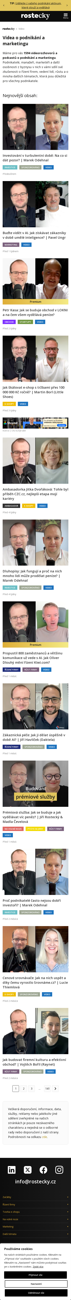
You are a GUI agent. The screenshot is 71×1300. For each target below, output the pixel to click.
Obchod (9, 321)
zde (44, 1137)
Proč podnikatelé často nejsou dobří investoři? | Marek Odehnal (32, 902)
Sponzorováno (30, 167)
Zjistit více (38, 1266)
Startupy (25, 321)
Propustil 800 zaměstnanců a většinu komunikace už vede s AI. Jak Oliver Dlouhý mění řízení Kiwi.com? (32, 658)
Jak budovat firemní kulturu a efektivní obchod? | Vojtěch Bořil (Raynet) (34, 1062)
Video (21, 28)
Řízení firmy (11, 669)
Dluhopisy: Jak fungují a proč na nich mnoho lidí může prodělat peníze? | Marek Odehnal (32, 576)
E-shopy (9, 403)
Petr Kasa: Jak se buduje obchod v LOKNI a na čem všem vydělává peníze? (35, 312)
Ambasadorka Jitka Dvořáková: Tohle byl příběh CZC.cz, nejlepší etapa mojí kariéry (35, 494)
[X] (28, 1170)
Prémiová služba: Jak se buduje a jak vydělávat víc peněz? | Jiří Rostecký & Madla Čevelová (33, 817)
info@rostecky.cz (35, 1181)
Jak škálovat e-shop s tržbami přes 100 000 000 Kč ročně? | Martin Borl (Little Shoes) (33, 392)
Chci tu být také (19, 430)
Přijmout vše (35, 1274)
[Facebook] (43, 1170)
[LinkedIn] (12, 1170)
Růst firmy (30, 669)
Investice (10, 167)
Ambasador (11, 505)
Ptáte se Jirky (35, 828)
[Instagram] (59, 1170)
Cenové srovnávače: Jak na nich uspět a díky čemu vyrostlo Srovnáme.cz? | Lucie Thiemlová (35, 982)
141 (47, 1088)
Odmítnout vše (36, 1292)
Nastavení (36, 1283)
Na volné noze (13, 828)
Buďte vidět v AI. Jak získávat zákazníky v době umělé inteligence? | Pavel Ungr (34, 235)
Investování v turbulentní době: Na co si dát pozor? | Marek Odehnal (35, 157)
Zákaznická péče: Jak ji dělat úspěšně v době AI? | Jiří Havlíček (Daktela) (34, 737)
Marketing (11, 244)
